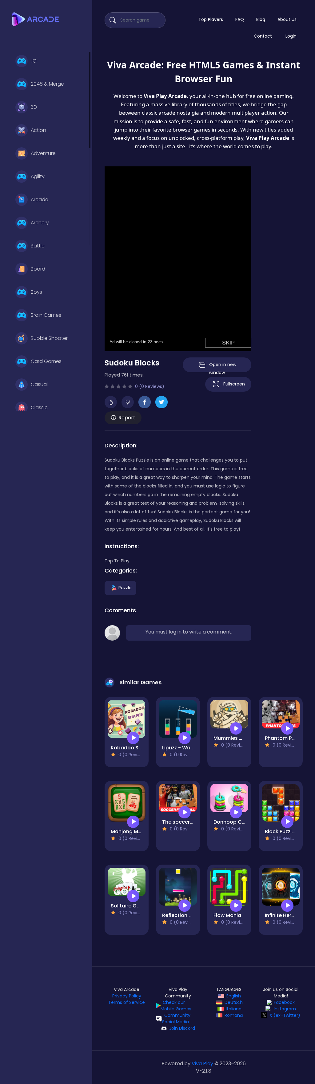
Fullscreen (234, 384)
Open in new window (222, 366)
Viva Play (202, 1063)
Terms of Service (126, 1002)
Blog (260, 19)
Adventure (43, 153)
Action (38, 130)
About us (287, 19)
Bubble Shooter (49, 338)
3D (34, 107)
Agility (38, 176)
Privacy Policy (126, 996)
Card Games (46, 361)
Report (126, 417)
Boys (36, 291)
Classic (39, 407)
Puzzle (125, 588)
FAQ (239, 19)
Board (38, 268)
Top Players (210, 19)
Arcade (39, 199)
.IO (34, 60)
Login (291, 36)
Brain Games (46, 315)
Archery (40, 222)
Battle (38, 245)
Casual (39, 384)
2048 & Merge (47, 84)
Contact (263, 36)
